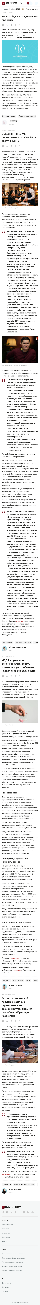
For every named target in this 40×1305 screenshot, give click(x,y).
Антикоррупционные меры (12, 1266)
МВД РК (6, 981)
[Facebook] (15, 25)
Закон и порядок (23, 642)
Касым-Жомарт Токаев (24, 1185)
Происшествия (7, 1225)
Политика (5, 1229)
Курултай (6, 1185)
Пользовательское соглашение (14, 1254)
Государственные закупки (12, 1270)
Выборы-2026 (14, 9)
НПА (28, 981)
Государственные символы (12, 1262)
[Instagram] (3, 25)
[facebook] (15, 1212)
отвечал (19, 621)
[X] (19, 25)
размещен (15, 958)
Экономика (6, 1237)
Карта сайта (6, 1283)
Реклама (5, 1291)
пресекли (17, 970)
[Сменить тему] (29, 3)
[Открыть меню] (36, 3)
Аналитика (6, 1233)
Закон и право (8, 116)
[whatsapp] (7, 25)
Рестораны (7, 642)
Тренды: (5, 9)
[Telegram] (11, 25)
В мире (4, 1241)
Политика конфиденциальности (14, 1258)
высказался (6, 1174)
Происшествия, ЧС (27, 116)
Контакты (5, 1287)
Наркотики (18, 981)
